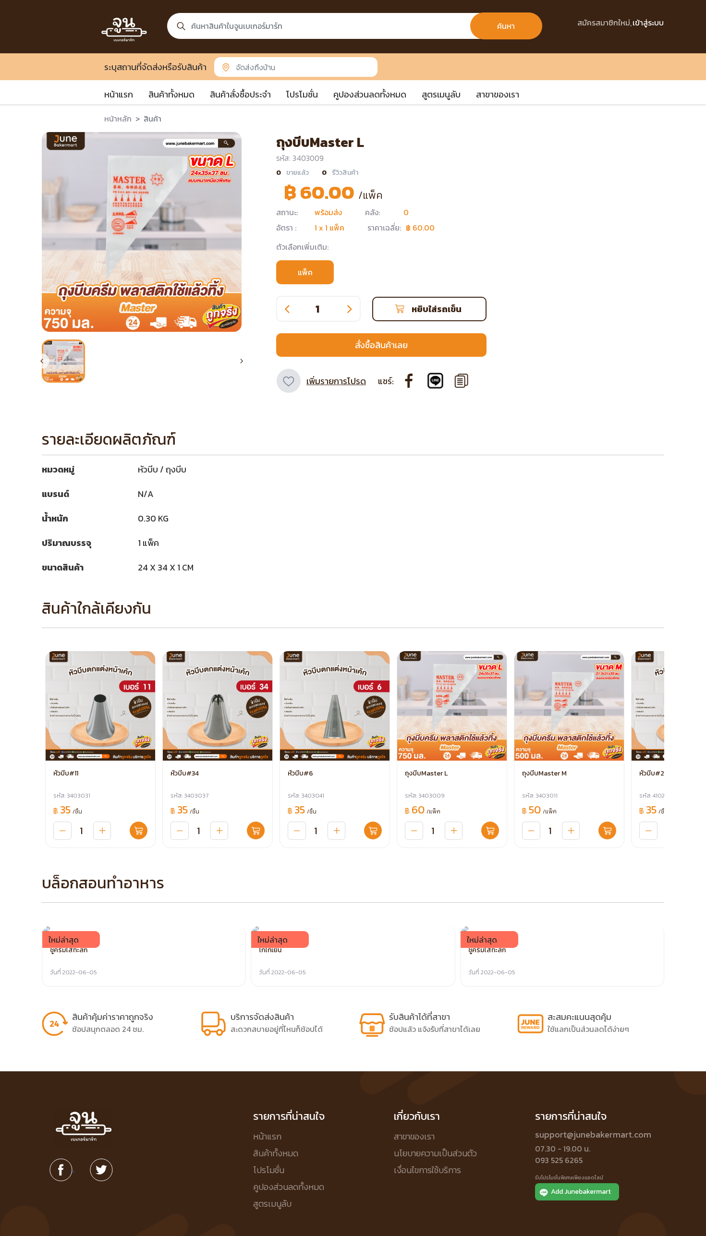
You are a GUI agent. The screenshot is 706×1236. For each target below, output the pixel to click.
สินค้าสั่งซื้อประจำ (240, 94)
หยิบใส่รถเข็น (437, 309)
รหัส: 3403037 (189, 795)
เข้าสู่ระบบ (648, 22)
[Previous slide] (41, 361)
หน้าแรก (118, 94)
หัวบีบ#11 (65, 773)
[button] (63, 361)
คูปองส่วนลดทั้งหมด (369, 94)
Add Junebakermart (581, 1192)
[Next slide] (241, 361)
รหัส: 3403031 (71, 795)
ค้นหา (506, 26)
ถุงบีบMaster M (544, 773)
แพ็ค (305, 272)
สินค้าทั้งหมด (171, 94)
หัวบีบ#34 (184, 773)
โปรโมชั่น (302, 94)
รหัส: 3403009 (425, 795)
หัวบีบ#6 (300, 773)
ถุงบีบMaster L (426, 773)
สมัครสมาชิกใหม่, (604, 22)
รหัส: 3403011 (540, 795)
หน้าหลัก (118, 118)
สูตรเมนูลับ (441, 94)
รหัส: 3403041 (306, 795)
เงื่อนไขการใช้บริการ (427, 1169)
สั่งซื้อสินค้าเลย (381, 345)
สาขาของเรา (497, 94)
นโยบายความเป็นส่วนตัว (435, 1153)
